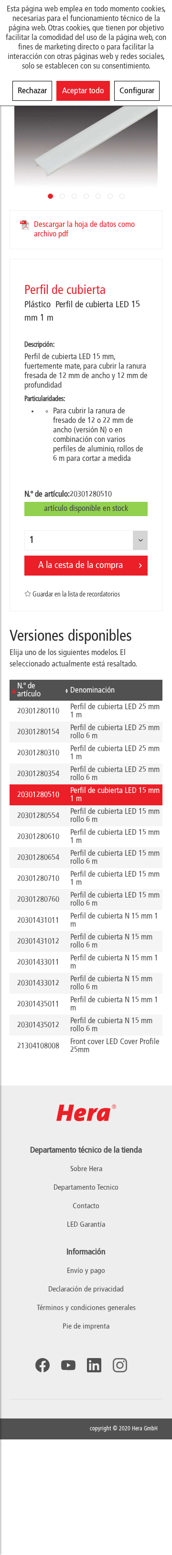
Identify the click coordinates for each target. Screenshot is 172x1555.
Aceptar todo (83, 91)
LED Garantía (86, 1225)
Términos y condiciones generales (86, 1308)
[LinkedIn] (94, 1365)
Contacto (86, 1206)
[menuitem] (86, 1271)
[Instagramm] (120, 1365)
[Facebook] (42, 1365)
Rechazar (32, 91)
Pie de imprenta (86, 1326)
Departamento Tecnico (86, 1188)
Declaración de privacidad (86, 1289)
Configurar (136, 91)
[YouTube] (68, 1365)
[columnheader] (36, 690)
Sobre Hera (86, 1169)
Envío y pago (86, 1271)
